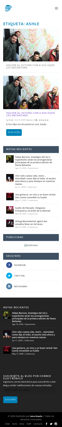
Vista (21, 423)
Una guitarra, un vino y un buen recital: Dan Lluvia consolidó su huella (35, 196)
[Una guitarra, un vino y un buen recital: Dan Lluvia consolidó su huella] (10, 196)
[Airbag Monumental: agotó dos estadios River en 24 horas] (10, 223)
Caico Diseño (36, 416)
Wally (11, 120)
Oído (7, 423)
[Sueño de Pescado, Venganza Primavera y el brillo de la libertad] (10, 210)
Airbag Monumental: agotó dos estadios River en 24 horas (31, 222)
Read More (14, 132)
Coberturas (32, 187)
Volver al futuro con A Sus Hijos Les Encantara (30, 66)
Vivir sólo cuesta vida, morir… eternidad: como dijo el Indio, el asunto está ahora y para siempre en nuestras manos (35, 179)
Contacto (37, 423)
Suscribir (10, 400)
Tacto (14, 423)
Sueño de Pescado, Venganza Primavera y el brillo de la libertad (32, 209)
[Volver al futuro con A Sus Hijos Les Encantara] (31, 92)
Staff (28, 423)
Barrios (29, 120)
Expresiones (33, 168)
